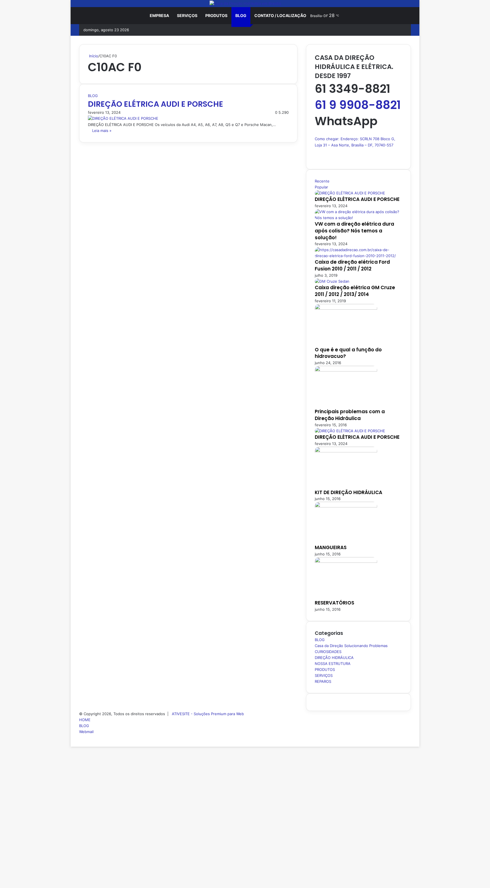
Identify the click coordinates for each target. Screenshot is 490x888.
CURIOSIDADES (328, 651)
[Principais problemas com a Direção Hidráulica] (346, 370)
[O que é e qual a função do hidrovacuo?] (346, 308)
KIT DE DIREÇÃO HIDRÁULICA (348, 492)
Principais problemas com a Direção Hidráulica (350, 415)
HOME (84, 719)
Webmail (86, 731)
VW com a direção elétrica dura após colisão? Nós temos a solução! (354, 231)
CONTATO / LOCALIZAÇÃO (280, 15)
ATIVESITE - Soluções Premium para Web (208, 713)
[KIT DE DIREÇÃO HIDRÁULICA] (346, 451)
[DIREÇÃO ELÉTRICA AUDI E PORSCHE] (123, 118)
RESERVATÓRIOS (334, 602)
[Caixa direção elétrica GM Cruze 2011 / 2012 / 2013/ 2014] (332, 281)
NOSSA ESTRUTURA (332, 663)
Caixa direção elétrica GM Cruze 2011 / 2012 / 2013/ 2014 (355, 291)
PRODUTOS (216, 15)
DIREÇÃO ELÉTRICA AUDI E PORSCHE (155, 104)
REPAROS (323, 681)
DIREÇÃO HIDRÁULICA (334, 657)
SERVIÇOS (187, 15)
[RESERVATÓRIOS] (346, 561)
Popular (321, 187)
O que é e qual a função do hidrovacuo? (348, 353)
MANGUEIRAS (331, 547)
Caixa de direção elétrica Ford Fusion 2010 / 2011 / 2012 (352, 265)
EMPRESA (159, 15)
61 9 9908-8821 (358, 105)
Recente (322, 181)
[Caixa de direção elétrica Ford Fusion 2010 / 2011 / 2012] (358, 255)
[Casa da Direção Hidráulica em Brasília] (245, 3)
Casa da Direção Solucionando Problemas (351, 645)
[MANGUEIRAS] (346, 506)
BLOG (240, 15)
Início (93, 56)
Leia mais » (101, 130)
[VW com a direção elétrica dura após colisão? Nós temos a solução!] (358, 217)
